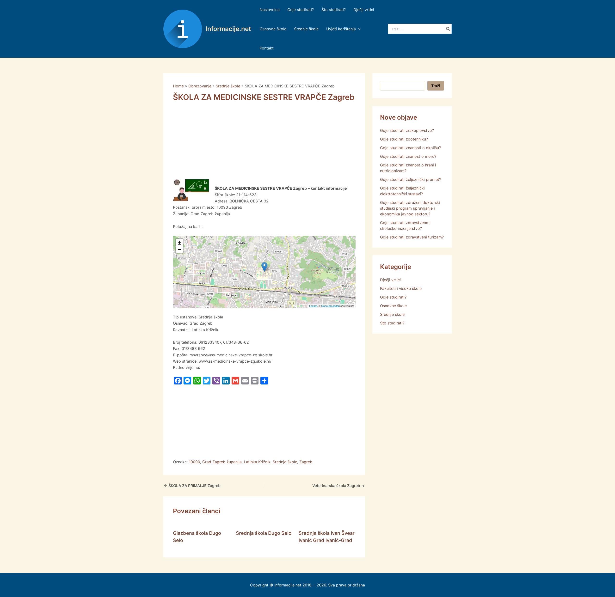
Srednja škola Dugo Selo (263, 533)
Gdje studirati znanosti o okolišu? (410, 147)
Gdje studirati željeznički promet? (410, 179)
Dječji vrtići (390, 279)
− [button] (179, 249)
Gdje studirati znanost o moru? (408, 156)
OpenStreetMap (330, 306)
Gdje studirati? (393, 297)
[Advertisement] (264, 143)
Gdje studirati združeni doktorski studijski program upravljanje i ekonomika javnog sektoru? (410, 208)
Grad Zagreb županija (222, 461)
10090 (194, 461)
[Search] (448, 29)
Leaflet (313, 306)
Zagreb (305, 461)
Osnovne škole (393, 305)
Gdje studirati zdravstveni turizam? (412, 237)
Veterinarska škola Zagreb (338, 485)
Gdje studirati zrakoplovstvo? (407, 130)
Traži (435, 85)
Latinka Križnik (257, 461)
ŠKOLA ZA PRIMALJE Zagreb (192, 485)
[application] (358, 28)
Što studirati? (392, 323)
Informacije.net (228, 28)
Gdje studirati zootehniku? (404, 139)
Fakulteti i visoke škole (401, 288)
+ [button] (179, 242)
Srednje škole (285, 461)
